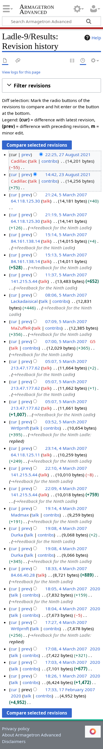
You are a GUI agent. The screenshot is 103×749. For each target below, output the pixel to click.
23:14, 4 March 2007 (66, 448)
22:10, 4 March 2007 (66, 468)
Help (96, 37)
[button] (51, 85)
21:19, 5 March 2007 (66, 214)
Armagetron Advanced (36, 9)
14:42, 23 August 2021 (68, 174)
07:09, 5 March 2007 (66, 321)
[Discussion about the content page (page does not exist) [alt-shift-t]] (18, 61)
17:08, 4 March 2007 (66, 649)
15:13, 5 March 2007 (66, 255)
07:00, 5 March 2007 (66, 341)
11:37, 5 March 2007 (66, 274)
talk (33, 161)
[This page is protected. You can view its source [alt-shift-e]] (72, 61)
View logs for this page (21, 72)
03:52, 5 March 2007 (66, 421)
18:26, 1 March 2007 (66, 676)
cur (14, 174)
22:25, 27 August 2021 (68, 154)
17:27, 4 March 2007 (66, 622)
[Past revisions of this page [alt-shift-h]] (83, 61)
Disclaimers (13, 741)
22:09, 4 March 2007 (66, 488)
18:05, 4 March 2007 (66, 588)
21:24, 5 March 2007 (66, 194)
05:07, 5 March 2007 (66, 361)
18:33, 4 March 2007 (66, 568)
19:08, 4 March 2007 (66, 528)
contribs (49, 161)
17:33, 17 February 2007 (70, 689)
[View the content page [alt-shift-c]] (5, 61)
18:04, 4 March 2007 (66, 608)
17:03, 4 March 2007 (66, 662)
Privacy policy (15, 728)
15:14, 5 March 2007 (66, 234)
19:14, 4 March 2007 (66, 508)
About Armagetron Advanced (31, 735)
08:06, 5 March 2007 (66, 295)
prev (26, 154)
